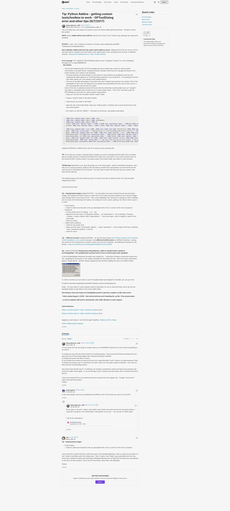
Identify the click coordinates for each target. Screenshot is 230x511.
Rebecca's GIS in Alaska (108, 320)
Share (64, 327)
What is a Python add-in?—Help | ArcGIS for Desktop (80, 310)
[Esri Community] (65, 2)
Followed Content (147, 22)
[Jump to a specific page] (136, 338)
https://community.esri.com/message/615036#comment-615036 (90, 244)
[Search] (158, 2)
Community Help (147, 24)
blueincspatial (70, 390)
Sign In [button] (100, 482)
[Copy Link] (100, 27)
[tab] (65, 333)
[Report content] (136, 14)
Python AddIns (67, 323)
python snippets (77, 323)
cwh (67, 437)
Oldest (69, 339)
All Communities (146, 17)
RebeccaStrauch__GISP (73, 25)
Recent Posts (146, 19)
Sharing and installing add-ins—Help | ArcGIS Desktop (87, 54)
